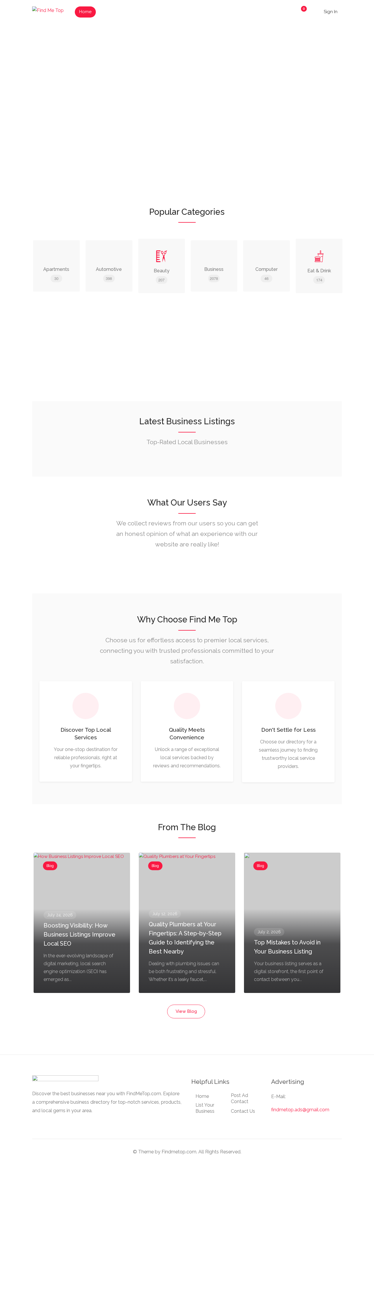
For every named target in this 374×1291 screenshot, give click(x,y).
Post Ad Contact (239, 1098)
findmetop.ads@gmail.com (300, 1109)
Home (85, 11)
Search (323, 113)
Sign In (330, 11)
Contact (183, 11)
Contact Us (243, 1111)
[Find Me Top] (48, 10)
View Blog (186, 1011)
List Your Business (120, 11)
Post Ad (156, 11)
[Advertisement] (187, 357)
